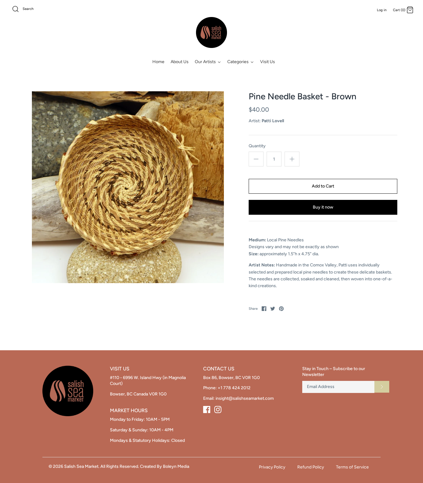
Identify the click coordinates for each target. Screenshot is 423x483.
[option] (128, 187)
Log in (381, 10)
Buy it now (323, 207)
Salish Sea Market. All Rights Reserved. (101, 466)
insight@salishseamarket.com (245, 398)
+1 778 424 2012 (234, 387)
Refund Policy (310, 467)
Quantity (257, 146)
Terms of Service (352, 467)
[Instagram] (217, 409)
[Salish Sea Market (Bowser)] (211, 32)
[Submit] (381, 387)
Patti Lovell (273, 120)
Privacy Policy (272, 467)
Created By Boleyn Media (164, 466)
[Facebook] (206, 409)
